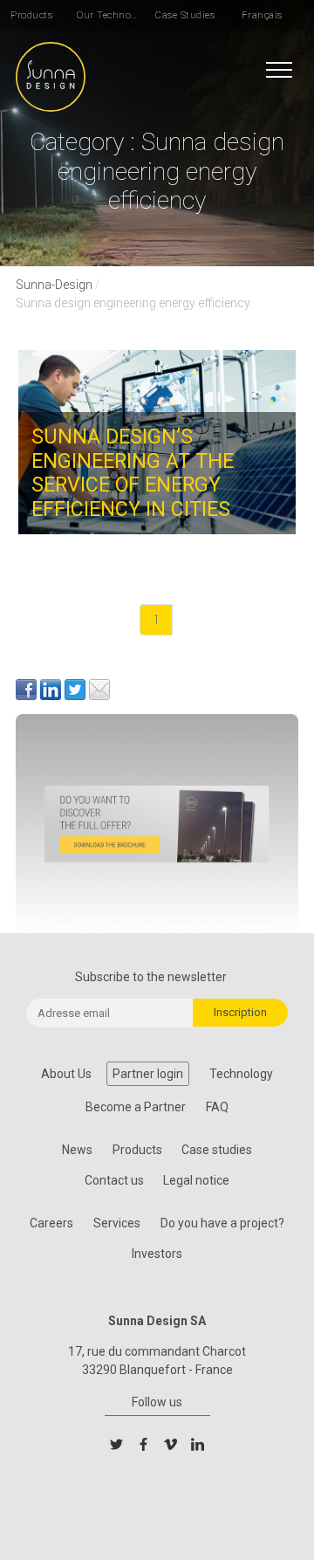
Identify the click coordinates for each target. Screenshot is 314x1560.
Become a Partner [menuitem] (135, 1107)
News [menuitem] (77, 1150)
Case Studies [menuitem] (185, 15)
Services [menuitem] (116, 1223)
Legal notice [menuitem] (196, 1180)
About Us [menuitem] (66, 1074)
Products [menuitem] (31, 15)
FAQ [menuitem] (217, 1107)
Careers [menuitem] (51, 1223)
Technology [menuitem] (241, 1074)
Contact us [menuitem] (114, 1180)
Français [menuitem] (262, 15)
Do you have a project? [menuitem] (222, 1223)
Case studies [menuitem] (216, 1150)
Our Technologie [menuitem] (108, 15)
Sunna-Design (54, 285)
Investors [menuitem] (157, 1254)
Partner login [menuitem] (148, 1074)
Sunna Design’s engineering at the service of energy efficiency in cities (132, 473)
